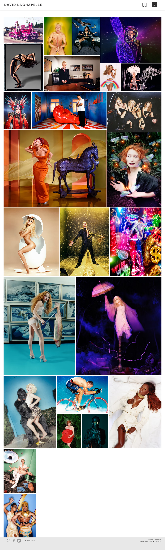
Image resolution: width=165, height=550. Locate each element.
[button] (154, 4)
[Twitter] (19, 541)
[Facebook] (14, 541)
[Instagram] (9, 541)
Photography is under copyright (150, 541)
